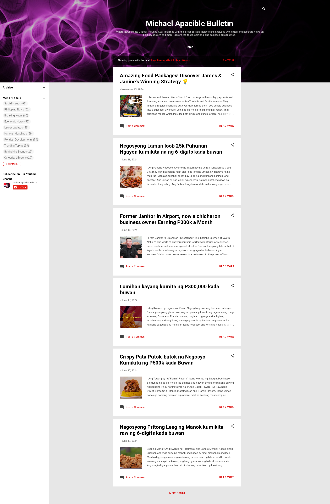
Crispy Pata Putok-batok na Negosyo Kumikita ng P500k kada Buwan (162, 360)
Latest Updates (16, 127)
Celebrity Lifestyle (17, 157)
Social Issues (14, 103)
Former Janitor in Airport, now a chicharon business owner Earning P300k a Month (170, 219)
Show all (229, 60)
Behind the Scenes (17, 151)
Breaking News (15, 115)
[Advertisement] (255, 107)
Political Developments (20, 139)
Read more (226, 125)
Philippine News (16, 109)
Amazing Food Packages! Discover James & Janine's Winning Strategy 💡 (171, 78)
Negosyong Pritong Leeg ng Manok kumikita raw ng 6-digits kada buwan (171, 430)
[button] (232, 75)
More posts (177, 493)
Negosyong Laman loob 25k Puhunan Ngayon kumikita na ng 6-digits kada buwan (171, 149)
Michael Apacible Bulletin (189, 23)
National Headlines (18, 133)
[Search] (264, 9)
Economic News (16, 121)
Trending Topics (16, 145)
